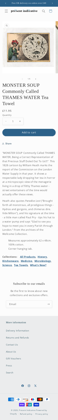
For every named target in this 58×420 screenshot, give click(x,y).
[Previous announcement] (5, 3)
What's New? (38, 265)
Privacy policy (41, 414)
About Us (11, 351)
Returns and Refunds (17, 337)
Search (9, 372)
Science (7, 265)
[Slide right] (35, 79)
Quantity (6, 115)
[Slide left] (22, 79)
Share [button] (8, 143)
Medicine (26, 261)
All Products (28, 256)
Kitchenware (10, 261)
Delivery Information (17, 330)
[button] (6, 11)
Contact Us (12, 344)
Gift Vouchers (13, 358)
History (42, 256)
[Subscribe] (48, 304)
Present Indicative (27, 410)
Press (9, 365)
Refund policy (26, 414)
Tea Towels (21, 265)
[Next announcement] (52, 3)
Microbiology (43, 261)
